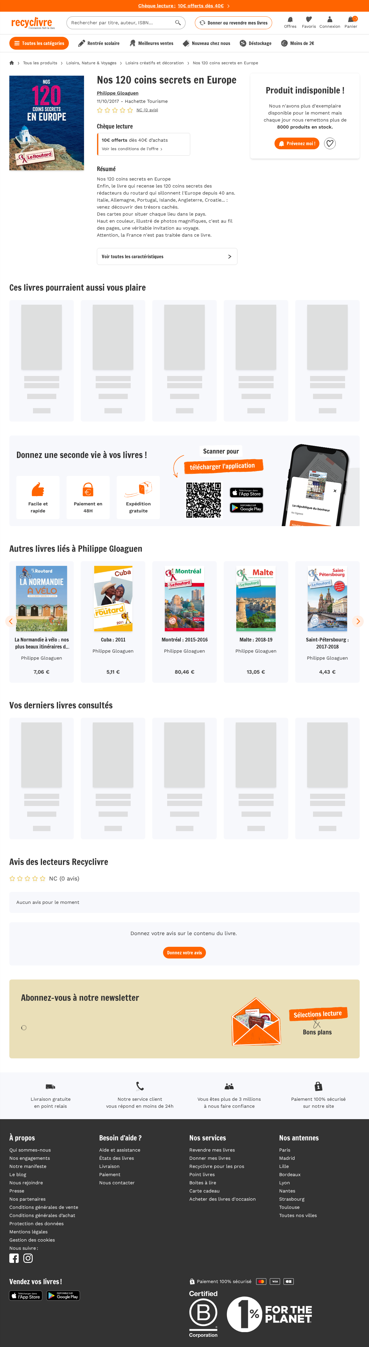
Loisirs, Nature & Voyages (91, 62)
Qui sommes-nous (30, 1150)
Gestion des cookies (32, 1240)
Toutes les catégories (43, 43)
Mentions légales (28, 1232)
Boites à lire (202, 1182)
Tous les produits (40, 62)
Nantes (287, 1191)
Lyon (284, 1182)
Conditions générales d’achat (42, 1215)
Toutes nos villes (298, 1215)
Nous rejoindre (26, 1182)
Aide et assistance (119, 1150)
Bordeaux (290, 1174)
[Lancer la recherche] (178, 22)
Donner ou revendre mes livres (237, 23)
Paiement (109, 1174)
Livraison (109, 1166)
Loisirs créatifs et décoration (154, 62)
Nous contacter (117, 1182)
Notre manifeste (27, 1166)
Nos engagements (29, 1158)
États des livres (116, 1158)
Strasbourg (292, 1199)
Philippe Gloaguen (118, 93)
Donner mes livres (209, 1158)
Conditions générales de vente (43, 1207)
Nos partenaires (27, 1199)
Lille (284, 1166)
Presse (16, 1191)
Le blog (17, 1174)
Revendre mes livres (212, 1150)
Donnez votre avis (184, 952)
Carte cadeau (204, 1191)
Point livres (202, 1174)
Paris (284, 1150)
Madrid (287, 1158)
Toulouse (289, 1207)
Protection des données (36, 1223)
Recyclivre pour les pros (216, 1166)
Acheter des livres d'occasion (222, 1199)
